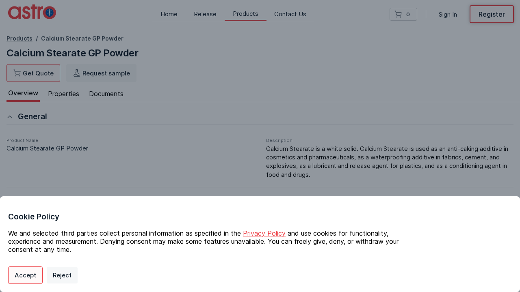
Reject (62, 275)
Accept (25, 275)
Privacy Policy (264, 233)
